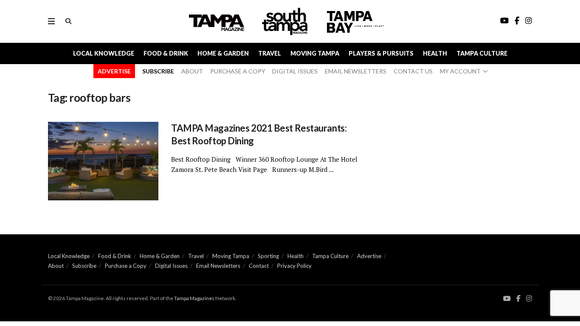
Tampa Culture (481, 53)
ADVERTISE (114, 71)
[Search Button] (68, 21)
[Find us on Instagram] (529, 299)
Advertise (369, 256)
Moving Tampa (314, 53)
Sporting (268, 256)
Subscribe (84, 265)
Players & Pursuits (381, 53)
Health (435, 53)
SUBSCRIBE (158, 71)
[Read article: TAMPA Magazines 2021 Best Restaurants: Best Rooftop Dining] (103, 161)
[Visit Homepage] (286, 21)
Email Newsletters (218, 265)
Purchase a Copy (125, 265)
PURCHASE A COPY (237, 71)
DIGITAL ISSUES (295, 71)
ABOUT (192, 71)
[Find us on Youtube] (507, 299)
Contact (259, 265)
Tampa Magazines (194, 298)
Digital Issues (171, 265)
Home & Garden (223, 53)
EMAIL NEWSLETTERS (355, 71)
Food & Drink (166, 53)
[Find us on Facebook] (518, 299)
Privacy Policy (294, 265)
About (56, 265)
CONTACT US (413, 71)
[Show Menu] (51, 21)
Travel (269, 53)
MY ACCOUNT (460, 71)
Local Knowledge (103, 53)
